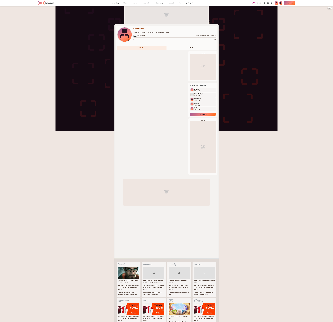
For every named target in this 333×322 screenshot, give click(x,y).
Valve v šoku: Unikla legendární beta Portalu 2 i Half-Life (128, 281)
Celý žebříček (203, 114)
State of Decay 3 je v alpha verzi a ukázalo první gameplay (203, 293)
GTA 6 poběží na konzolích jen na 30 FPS (179, 293)
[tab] (141, 48)
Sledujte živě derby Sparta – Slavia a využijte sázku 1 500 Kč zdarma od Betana (128, 287)
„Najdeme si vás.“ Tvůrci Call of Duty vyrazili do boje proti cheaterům (153, 281)
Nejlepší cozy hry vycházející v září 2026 (178, 317)
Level (137, 35)
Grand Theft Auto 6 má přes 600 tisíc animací (204, 281)
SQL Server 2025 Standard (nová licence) (178, 281)
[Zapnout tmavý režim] (280, 3)
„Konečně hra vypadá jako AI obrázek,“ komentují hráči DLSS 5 (127, 293)
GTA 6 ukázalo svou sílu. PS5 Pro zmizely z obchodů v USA (152, 293)
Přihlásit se (289, 3)
